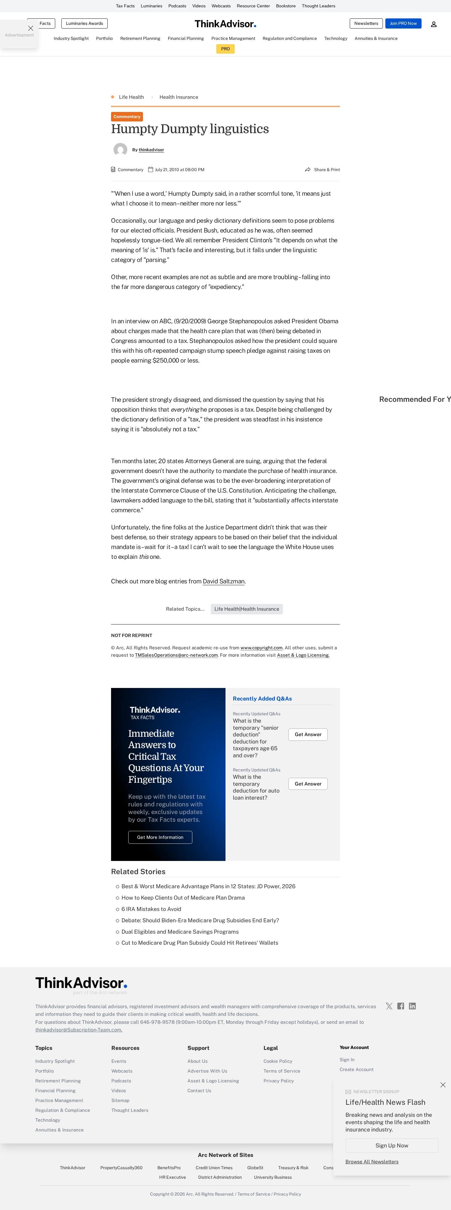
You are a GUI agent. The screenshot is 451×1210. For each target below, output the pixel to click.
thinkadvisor (151, 149)
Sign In (347, 1059)
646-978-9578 (157, 1022)
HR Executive (172, 1177)
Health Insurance (179, 97)
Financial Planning (55, 1090)
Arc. (190, 1194)
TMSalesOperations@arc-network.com (176, 655)
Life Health (132, 97)
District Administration (220, 1177)
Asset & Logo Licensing (213, 1080)
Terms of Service (282, 1071)
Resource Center (253, 5)
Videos (199, 5)
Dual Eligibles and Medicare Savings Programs (180, 931)
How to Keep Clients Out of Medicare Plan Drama (183, 897)
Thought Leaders (318, 5)
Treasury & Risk (293, 1167)
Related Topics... (185, 609)
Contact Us (199, 1090)
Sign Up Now (392, 1145)
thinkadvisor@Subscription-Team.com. (78, 1030)
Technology (47, 1120)
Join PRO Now (403, 23)
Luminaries (151, 5)
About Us (197, 1061)
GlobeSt (255, 1167)
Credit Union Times (214, 1167)
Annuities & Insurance (59, 1129)
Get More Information (160, 837)
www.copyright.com (262, 647)
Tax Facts (125, 5)
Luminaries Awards (84, 23)
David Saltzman (224, 581)
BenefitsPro (169, 1167)
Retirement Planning (58, 1080)
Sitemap (120, 1100)
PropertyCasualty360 (121, 1167)
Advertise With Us (207, 1071)
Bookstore (286, 5)
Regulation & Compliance (62, 1110)
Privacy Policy (279, 1080)
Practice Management (59, 1100)
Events (118, 1061)
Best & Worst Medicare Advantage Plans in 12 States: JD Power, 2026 (208, 886)
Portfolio (44, 1071)
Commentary (127, 116)
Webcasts (221, 5)
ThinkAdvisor (72, 1167)
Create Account (357, 1069)
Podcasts (177, 5)
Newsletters (366, 23)
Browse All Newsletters (372, 1162)
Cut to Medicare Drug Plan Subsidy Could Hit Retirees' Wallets (199, 942)
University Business (273, 1177)
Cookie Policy (278, 1061)
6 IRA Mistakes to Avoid (151, 909)
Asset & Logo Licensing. (303, 655)
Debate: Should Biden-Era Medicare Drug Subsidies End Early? (200, 920)
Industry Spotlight (55, 1061)
